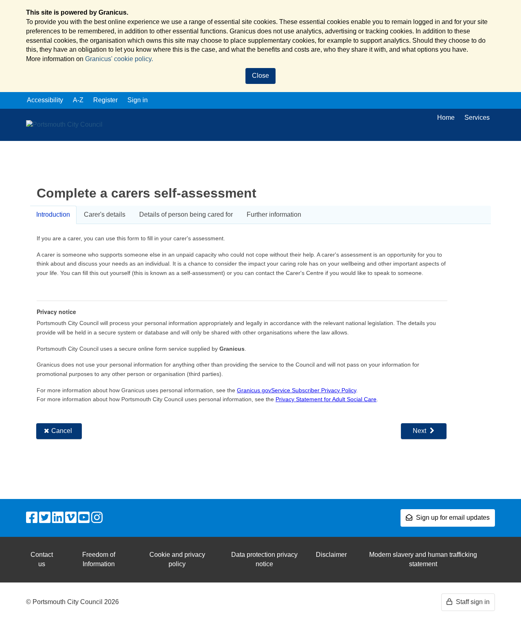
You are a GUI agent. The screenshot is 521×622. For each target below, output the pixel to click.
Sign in (137, 100)
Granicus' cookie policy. (119, 58)
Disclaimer (331, 554)
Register (105, 100)
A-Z (78, 100)
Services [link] (477, 117)
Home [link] (446, 117)
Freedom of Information (98, 559)
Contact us (42, 559)
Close (260, 75)
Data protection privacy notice (264, 559)
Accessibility (45, 100)
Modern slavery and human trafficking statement (423, 559)
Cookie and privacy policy (177, 559)
